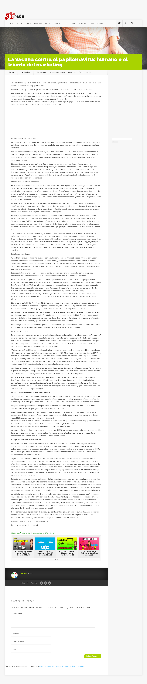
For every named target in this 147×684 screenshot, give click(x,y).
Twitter (49, 583)
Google (41, 583)
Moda (47, 23)
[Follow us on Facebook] (126, 23)
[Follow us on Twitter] (119, 23)
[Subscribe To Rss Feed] (132, 23)
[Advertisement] (56, 122)
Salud (72, 23)
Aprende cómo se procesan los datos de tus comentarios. (62, 666)
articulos (26, 72)
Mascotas (38, 23)
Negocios (56, 23)
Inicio (11, 23)
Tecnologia (82, 23)
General (100, 23)
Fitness (28, 23)
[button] (55, 559)
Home (11, 72)
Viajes (92, 23)
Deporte (19, 23)
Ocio (65, 23)
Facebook (45, 583)
